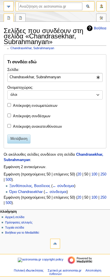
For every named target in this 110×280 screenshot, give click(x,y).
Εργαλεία (101, 18)
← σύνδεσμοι (63, 186)
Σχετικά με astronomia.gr (65, 270)
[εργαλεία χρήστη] (101, 6)
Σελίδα (9, 18)
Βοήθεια (100, 28)
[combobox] (54, 77)
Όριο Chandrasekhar (26, 192)
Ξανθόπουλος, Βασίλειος (29, 186)
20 (79, 174)
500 (9, 180)
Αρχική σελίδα (14, 217)
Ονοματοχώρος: (20, 88)
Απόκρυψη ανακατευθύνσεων (37, 127)
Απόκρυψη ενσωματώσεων (35, 106)
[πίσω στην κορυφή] (55, 244)
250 (103, 174)
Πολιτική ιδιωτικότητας (28, 270)
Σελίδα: (13, 70)
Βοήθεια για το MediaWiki (22, 232)
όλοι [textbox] (13, 95)
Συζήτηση (20, 18)
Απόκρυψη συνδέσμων (31, 116)
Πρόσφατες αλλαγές (18, 222)
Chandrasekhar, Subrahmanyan (32, 48)
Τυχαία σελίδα (14, 227)
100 (94, 174)
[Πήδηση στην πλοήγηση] (9, 6)
